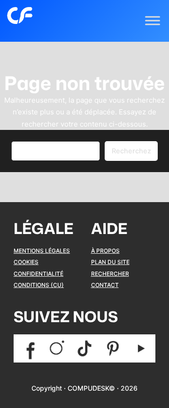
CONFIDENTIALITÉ (38, 273)
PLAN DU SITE (110, 261)
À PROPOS (105, 250)
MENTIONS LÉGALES (42, 250)
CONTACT (105, 284)
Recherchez (131, 151)
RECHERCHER (110, 273)
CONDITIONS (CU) (39, 284)
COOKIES (26, 261)
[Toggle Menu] (152, 20)
